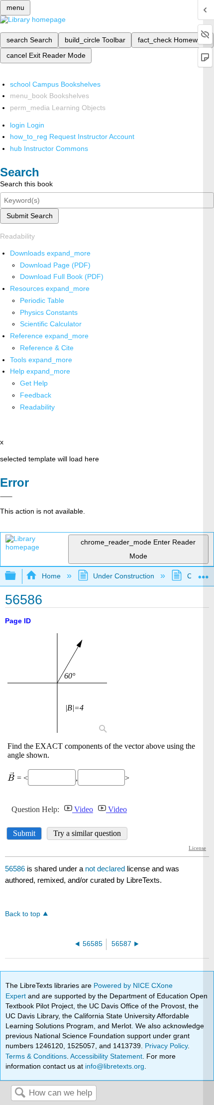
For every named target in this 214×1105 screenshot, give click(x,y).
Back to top (22, 914)
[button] (35, 395)
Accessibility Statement (106, 1056)
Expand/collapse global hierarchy (17, 576)
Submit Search (29, 216)
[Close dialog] (6, 496)
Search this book (26, 184)
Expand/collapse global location (203, 573)
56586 (15, 868)
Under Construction (123, 576)
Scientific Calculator (51, 324)
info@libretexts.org (113, 1066)
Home (51, 576)
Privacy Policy (166, 1046)
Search (20, 1093)
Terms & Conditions (36, 1056)
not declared (106, 868)
